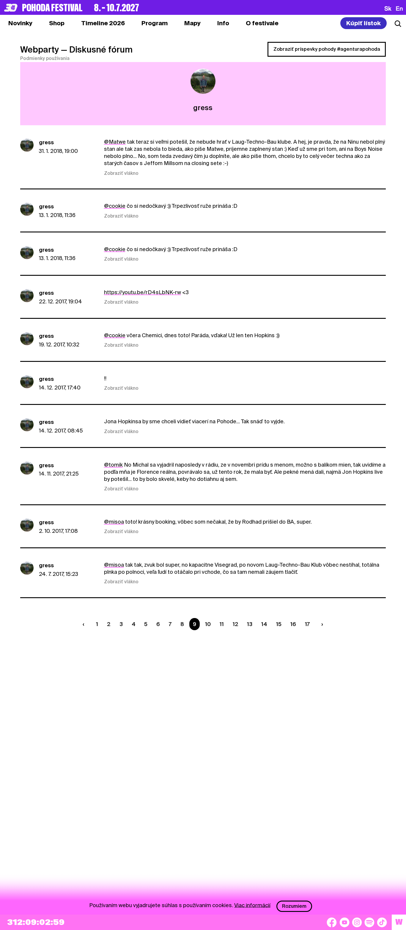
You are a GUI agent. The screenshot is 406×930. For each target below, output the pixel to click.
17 (307, 624)
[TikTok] (382, 922)
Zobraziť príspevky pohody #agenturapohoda (326, 49)
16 (293, 624)
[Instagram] (357, 922)
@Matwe (115, 142)
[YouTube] (344, 922)
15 (278, 624)
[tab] (57, 23)
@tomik (113, 465)
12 (235, 624)
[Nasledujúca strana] (321, 624)
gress (46, 142)
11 (222, 624)
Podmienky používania (45, 58)
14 (264, 624)
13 (249, 624)
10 (208, 624)
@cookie (114, 206)
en (399, 8)
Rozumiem (294, 906)
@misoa (114, 522)
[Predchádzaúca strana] (85, 624)
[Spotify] (369, 922)
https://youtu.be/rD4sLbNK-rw (142, 292)
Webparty (39, 50)
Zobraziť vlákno (121, 173)
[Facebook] (332, 922)
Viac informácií (252, 905)
